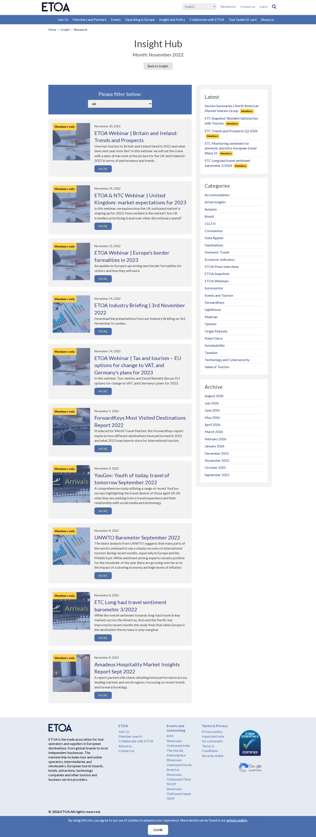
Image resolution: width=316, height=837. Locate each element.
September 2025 (217, 475)
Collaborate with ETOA (206, 19)
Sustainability (215, 345)
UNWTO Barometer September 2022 (137, 537)
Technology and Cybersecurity (227, 360)
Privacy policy (212, 731)
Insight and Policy (172, 19)
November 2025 (217, 460)
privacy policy (237, 820)
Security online (212, 755)
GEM (171, 798)
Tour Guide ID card (242, 19)
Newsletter (228, 6)
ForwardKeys (214, 302)
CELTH (210, 224)
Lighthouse (213, 309)
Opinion (210, 324)
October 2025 (215, 467)
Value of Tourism (217, 367)
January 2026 (214, 446)
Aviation (211, 209)
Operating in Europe (140, 19)
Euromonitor (214, 288)
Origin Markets (216, 331)
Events (116, 19)
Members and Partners (90, 19)
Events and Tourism (219, 295)
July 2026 (212, 403)
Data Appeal (214, 238)
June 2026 (212, 410)
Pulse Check (214, 338)
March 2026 (214, 432)
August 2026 (214, 396)
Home (52, 29)
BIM (170, 736)
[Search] (274, 7)
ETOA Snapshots (217, 274)
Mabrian (211, 317)
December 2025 (217, 453)
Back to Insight (158, 66)
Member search (130, 736)
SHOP (171, 784)
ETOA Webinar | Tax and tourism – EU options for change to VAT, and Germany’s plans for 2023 (137, 365)
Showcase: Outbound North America (179, 765)
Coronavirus (214, 231)
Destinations (214, 245)
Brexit (209, 216)
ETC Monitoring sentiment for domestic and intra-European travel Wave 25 (230, 148)
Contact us (247, 6)
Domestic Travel (217, 252)
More (103, 169)
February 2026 (215, 439)
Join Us (63, 19)
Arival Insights (215, 202)
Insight (65, 29)
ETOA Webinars (217, 281)
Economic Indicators (220, 259)
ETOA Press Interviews (222, 266)
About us (267, 19)
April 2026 (212, 424)
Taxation (211, 353)
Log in (264, 6)
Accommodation (217, 195)
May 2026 (212, 417)
